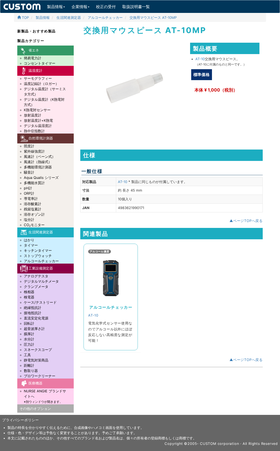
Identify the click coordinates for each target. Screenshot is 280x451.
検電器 (29, 297)
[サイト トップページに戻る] (22, 5)
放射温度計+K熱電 (38, 120)
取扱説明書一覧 (136, 6)
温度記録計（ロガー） (41, 83)
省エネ (33, 50)
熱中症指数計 (34, 131)
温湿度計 (35, 70)
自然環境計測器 (40, 138)
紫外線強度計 (34, 151)
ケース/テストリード (40, 302)
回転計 (29, 323)
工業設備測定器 (40, 268)
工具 (27, 355)
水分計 (29, 339)
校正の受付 (106, 6)
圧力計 (29, 344)
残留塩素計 (32, 209)
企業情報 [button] (79, 6)
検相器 (29, 292)
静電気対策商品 (36, 360)
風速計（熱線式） (38, 162)
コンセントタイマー (39, 63)
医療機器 (35, 383)
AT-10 (200, 59)
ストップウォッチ (38, 256)
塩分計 (29, 219)
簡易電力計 (32, 58)
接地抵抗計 (32, 313)
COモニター (34, 225)
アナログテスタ (36, 276)
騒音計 (29, 172)
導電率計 (31, 198)
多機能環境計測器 (38, 167)
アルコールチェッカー (41, 261)
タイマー (31, 245)
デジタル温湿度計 (38, 125)
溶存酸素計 (32, 204)
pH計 (28, 188)
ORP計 (29, 193)
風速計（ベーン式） (39, 156)
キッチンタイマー (38, 250)
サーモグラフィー (38, 78)
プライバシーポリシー (20, 420)
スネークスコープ (38, 349)
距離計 (29, 365)
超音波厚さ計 (34, 328)
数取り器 (31, 370)
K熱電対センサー (37, 110)
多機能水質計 (34, 183)
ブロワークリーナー (39, 376)
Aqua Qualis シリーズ (41, 177)
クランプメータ (36, 286)
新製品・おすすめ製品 (36, 31)
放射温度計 (32, 115)
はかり (29, 240)
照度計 (29, 146)
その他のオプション (35, 408)
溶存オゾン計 (34, 214)
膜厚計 (29, 334)
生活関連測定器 (40, 232)
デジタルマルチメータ (41, 281)
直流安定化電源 (36, 318)
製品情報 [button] (55, 6)
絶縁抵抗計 (32, 307)
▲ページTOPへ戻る (246, 220)
